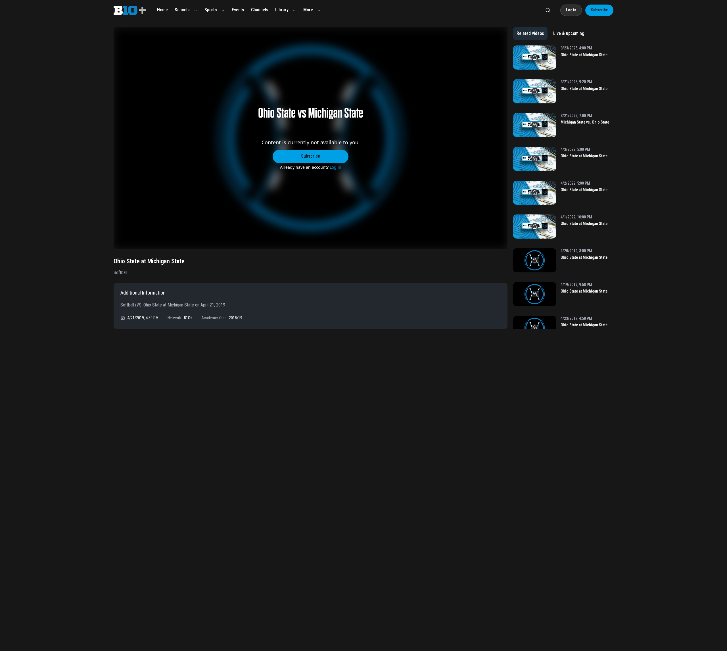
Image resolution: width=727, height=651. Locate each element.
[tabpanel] (563, 187)
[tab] (530, 33)
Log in (335, 167)
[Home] (130, 10)
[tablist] (550, 33)
